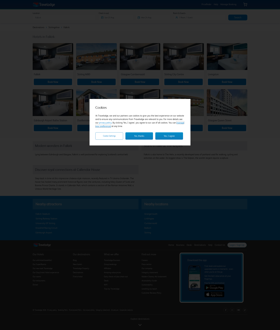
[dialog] (140, 122)
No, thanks (139, 136)
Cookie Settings (109, 136)
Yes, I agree (169, 136)
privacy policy (105, 122)
